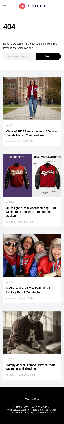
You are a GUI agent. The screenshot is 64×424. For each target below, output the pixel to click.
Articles (10, 125)
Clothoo (10, 141)
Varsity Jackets (40, 407)
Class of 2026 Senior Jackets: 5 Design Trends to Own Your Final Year (31, 133)
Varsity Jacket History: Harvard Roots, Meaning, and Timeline (31, 367)
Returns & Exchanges (45, 410)
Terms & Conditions (23, 413)
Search (48, 56)
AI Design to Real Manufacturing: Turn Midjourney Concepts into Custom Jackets (31, 211)
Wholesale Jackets (18, 410)
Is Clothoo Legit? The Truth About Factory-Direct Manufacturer (28, 290)
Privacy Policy (46, 413)
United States (20, 407)
